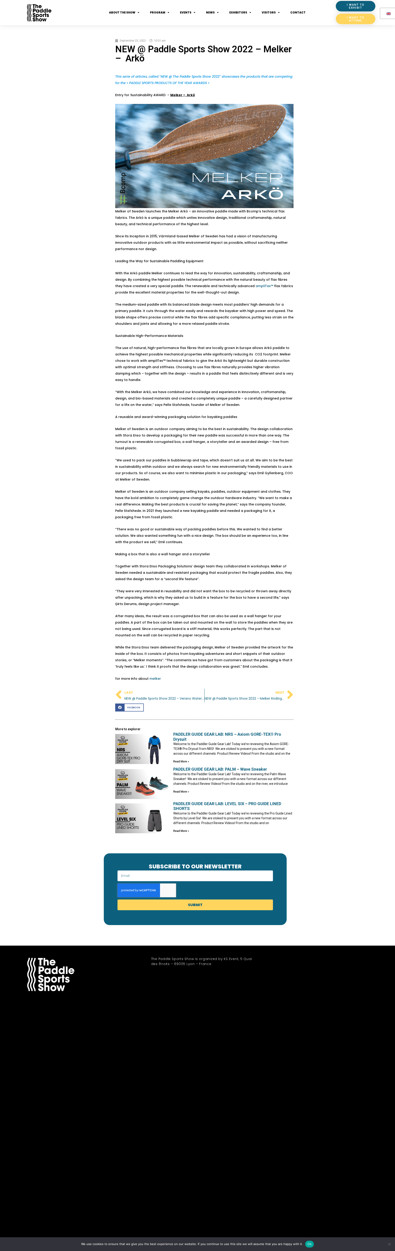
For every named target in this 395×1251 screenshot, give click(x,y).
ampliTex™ (264, 286)
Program (157, 12)
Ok (309, 1244)
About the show (122, 12)
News (210, 12)
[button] (129, 707)
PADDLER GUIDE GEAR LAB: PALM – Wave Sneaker (220, 769)
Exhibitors (238, 12)
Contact (298, 12)
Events (185, 12)
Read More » (181, 761)
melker (155, 678)
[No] (389, 1244)
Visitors (269, 12)
